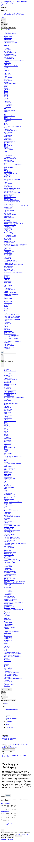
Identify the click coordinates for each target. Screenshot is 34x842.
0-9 (3, 744)
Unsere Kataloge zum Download (12, 13)
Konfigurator (9, 721)
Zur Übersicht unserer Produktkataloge (14, 14)
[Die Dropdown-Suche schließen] (2, 359)
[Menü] (2, 352)
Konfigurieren (18, 835)
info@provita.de (5, 811)
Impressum (7, 825)
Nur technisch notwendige (7, 835)
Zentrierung (5, 736)
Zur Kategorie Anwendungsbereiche (13, 272)
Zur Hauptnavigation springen (14, 2)
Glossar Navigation (9, 750)
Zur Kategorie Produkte (10, 33)
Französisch (4, 24)
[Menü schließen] (4, 35)
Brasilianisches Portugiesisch (8, 27)
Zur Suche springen (20, 1)
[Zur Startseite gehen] (6, 29)
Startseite (4, 747)
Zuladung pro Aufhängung (9, 738)
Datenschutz (7, 824)
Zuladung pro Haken (7, 739)
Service (7, 724)
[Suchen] (2, 356)
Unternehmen (9, 727)
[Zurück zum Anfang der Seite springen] (2, 830)
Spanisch (3, 26)
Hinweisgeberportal (9, 823)
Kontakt (3, 17)
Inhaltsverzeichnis (12, 747)
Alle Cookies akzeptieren (7, 837)
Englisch (3, 22)
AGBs (5, 827)
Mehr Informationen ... (22, 834)
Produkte (8, 715)
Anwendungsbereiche (11, 718)
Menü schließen (7, 690)
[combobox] (8, 354)
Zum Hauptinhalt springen (8, 1)
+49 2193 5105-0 (5, 803)
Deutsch (3, 20)
